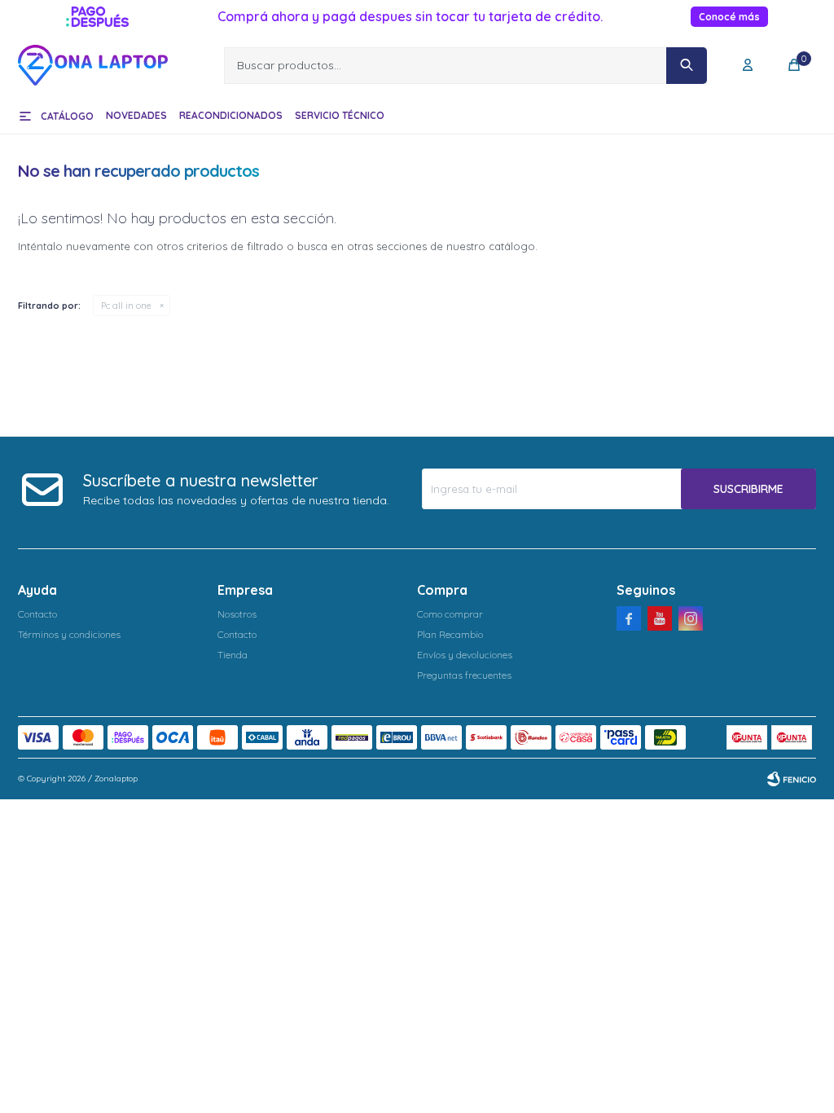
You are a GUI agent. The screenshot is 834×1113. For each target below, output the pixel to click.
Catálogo (67, 116)
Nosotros (237, 614)
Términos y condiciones (69, 634)
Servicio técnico (339, 115)
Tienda (232, 655)
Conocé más (729, 17)
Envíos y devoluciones (464, 655)
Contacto (37, 614)
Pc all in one (126, 305)
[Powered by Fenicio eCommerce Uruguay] (791, 779)
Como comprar (450, 614)
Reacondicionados (231, 115)
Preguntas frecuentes (464, 675)
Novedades (136, 115)
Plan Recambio (450, 634)
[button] (686, 65)
